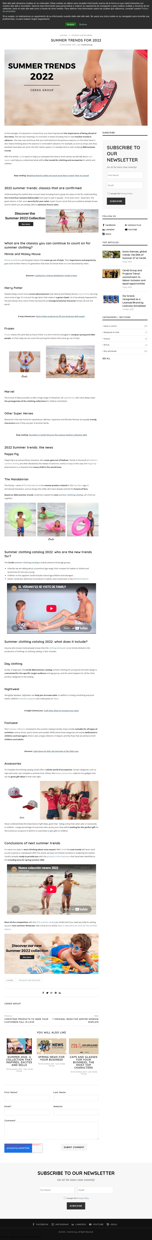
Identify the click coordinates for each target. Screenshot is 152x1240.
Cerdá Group (86, 44)
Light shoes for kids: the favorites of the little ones (56, 751)
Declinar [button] (83, 24)
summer (63, 35)
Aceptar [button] (70, 24)
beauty (125, 338)
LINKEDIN (110, 229)
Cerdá (21, 156)
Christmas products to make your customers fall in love (26, 1020)
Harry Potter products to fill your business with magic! (60, 316)
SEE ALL (106, 358)
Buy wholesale (125, 351)
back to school (125, 326)
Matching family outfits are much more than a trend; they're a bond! (58, 175)
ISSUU (108, 234)
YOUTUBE (132, 229)
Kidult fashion (82, 578)
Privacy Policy (127, 193)
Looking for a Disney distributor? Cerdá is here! (56, 275)
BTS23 (125, 344)
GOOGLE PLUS (134, 225)
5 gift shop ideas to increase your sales (61, 710)
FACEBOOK (111, 225)
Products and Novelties (82, 35)
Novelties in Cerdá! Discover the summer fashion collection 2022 (58, 435)
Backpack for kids (125, 332)
